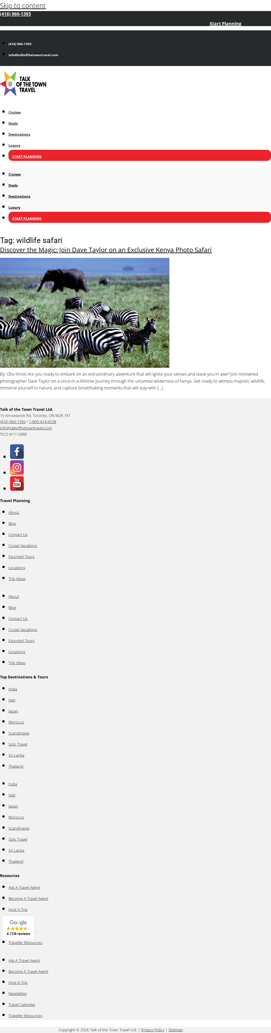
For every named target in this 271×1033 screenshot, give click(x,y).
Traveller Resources (25, 1015)
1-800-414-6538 (42, 421)
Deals (13, 123)
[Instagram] (17, 472)
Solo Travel (17, 744)
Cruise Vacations (22, 545)
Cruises (14, 112)
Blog (12, 523)
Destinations (19, 134)
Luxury (14, 145)
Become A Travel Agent (28, 898)
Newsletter (17, 993)
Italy (11, 700)
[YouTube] (17, 488)
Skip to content (23, 5)
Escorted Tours (21, 556)
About (13, 512)
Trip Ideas (16, 578)
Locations (16, 567)
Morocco (16, 722)
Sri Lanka (16, 755)
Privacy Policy (152, 1029)
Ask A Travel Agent (24, 887)
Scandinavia (18, 733)
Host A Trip (18, 909)
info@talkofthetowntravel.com (26, 428)
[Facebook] (17, 456)
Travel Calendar (21, 1004)
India (12, 689)
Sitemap (176, 1029)
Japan (13, 711)
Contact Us (18, 534)
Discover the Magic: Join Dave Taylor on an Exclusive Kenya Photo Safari (106, 249)
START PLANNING (27, 156)
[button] (18, 928)
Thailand (15, 766)
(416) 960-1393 (13, 421)
